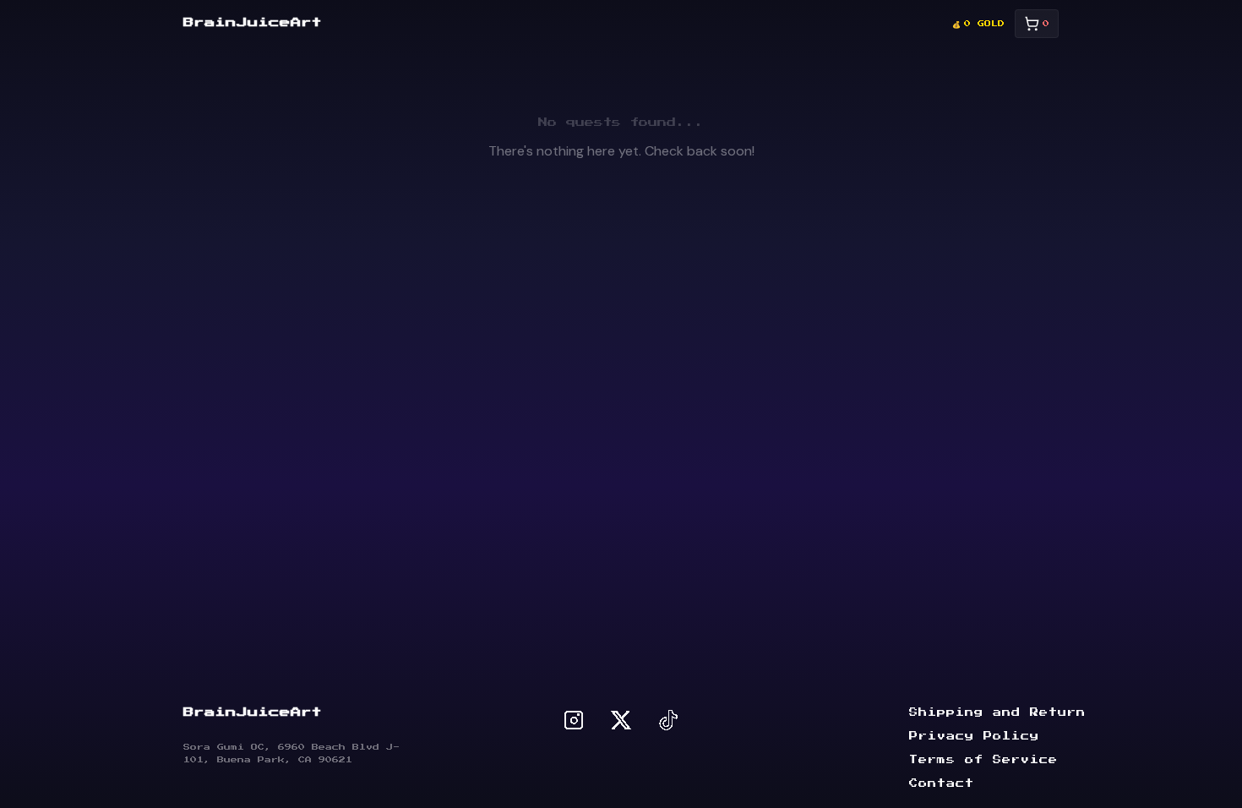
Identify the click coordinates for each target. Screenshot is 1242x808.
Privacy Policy (974, 736)
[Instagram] (573, 720)
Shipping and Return (997, 712)
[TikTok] (668, 720)
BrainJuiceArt (252, 23)
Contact (941, 783)
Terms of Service (983, 760)
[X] (621, 720)
